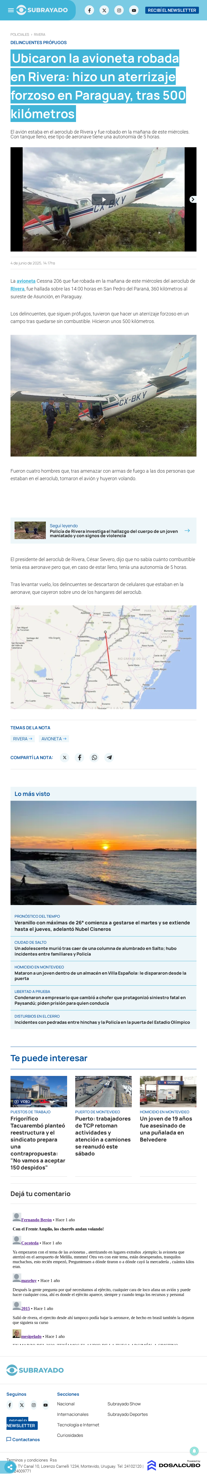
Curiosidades (70, 1435)
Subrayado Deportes (128, 1414)
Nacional (66, 1404)
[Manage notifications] (194, 1451)
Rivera (39, 34)
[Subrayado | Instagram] (119, 10)
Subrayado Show (124, 1404)
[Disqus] (103, 1278)
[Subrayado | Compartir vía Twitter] (64, 757)
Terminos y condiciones (27, 1460)
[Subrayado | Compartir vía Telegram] (109, 757)
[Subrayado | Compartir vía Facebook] (79, 757)
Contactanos (26, 1439)
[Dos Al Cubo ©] (174, 1469)
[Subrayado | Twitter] (104, 10)
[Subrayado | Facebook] (89, 10)
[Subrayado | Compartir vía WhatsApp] (94, 757)
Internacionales (72, 1414)
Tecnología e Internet (78, 1425)
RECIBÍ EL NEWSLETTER (172, 10)
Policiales (20, 34)
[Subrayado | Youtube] (134, 10)
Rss (54, 1460)
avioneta (26, 281)
